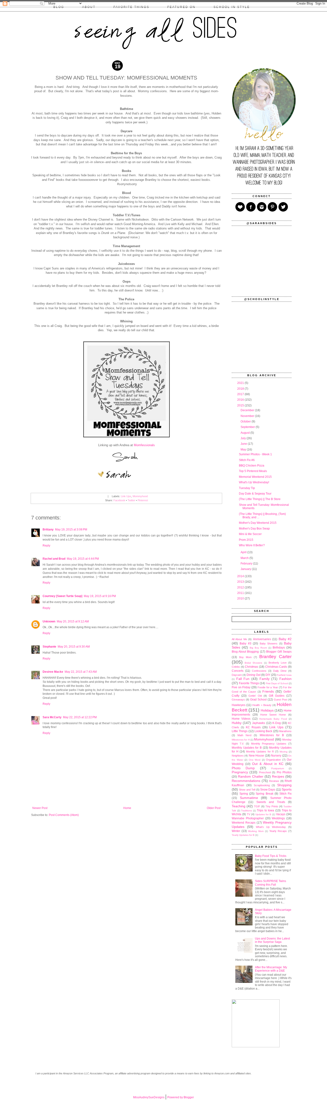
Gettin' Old (255, 695)
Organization (273, 759)
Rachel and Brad (54, 558)
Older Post (213, 808)
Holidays (267, 710)
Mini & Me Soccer (250, 534)
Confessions (259, 670)
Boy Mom (245, 657)
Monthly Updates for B (247, 747)
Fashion (285, 679)
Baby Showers (268, 643)
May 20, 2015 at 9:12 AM (73, 621)
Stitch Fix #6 (247, 460)
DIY (267, 675)
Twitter (131, 500)
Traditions (246, 810)
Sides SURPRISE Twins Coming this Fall (270, 882)
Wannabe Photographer (248, 818)
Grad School (258, 699)
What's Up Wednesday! (254, 482)
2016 (241, 399)
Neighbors (238, 755)
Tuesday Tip (247, 488)
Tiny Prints (271, 806)
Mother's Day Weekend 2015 (257, 522)
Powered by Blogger (180, 1097)
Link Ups (126, 496)
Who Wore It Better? (252, 545)
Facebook (119, 500)
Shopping (284, 785)
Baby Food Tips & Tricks (270, 856)
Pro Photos (284, 772)
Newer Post (39, 808)
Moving (284, 751)
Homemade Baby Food (273, 719)
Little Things (240, 731)
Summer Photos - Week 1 (255, 454)
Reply (46, 545)
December (248, 410)
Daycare (237, 674)
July (244, 438)
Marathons (285, 731)
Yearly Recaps (278, 831)
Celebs (236, 666)
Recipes (278, 776)
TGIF (257, 806)
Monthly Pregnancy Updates (269, 743)
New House (256, 755)
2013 (241, 581)
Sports (287, 789)
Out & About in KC (267, 764)
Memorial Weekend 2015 (255, 476)
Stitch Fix (285, 793)
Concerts (237, 670)
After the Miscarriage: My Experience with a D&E (271, 969)
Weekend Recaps (243, 822)
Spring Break (264, 793)
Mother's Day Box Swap (254, 528)
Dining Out (253, 675)
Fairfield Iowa (284, 675)
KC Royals (253, 727)
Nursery (276, 755)
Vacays (280, 814)
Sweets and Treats (270, 802)
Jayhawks (258, 723)
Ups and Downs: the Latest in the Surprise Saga (272, 940)
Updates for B (263, 814)
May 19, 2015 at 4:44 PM (83, 558)
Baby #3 (245, 643)
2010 (241, 598)
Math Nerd (244, 735)
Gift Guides (276, 695)
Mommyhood (140, 496)
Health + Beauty (261, 705)
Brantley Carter (275, 656)
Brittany (48, 529)
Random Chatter (250, 776)
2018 (241, 388)
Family (264, 679)
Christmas (251, 666)
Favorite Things (249, 683)
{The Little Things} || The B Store (260, 499)
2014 (241, 576)
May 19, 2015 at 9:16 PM (100, 596)
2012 (241, 587)
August (245, 432)
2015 (241, 405)
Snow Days (267, 789)
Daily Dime (280, 670)
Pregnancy (240, 772)
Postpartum (277, 768)
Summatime (249, 798)
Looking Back (263, 731)
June (244, 443)
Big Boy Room (258, 647)
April (244, 552)
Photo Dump (243, 768)
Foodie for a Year (268, 687)
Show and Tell (247, 789)
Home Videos (241, 718)
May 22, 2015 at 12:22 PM (80, 717)
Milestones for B (272, 735)
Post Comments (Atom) (64, 815)
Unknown (49, 621)
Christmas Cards (276, 666)
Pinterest (143, 500)
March (245, 558)
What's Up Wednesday (271, 827)
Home (127, 808)
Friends (268, 691)
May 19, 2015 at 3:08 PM (71, 529)
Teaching (238, 806)
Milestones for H (241, 739)
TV (248, 814)
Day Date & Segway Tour (255, 493)
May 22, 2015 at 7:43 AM (81, 671)
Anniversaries (262, 639)
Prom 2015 (246, 539)
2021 (241, 383)
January (246, 569)
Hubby (237, 723)
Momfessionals (144, 445)
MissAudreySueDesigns (148, 1097)
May (244, 449)
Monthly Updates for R (260, 751)
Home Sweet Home (273, 714)
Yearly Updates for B (243, 835)
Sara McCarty (52, 717)
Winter (236, 831)
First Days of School (277, 683)
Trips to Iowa (265, 810)
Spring (243, 793)
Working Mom (256, 831)
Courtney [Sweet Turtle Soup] (62, 596)
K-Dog (276, 723)
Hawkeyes (238, 705)
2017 (241, 394)
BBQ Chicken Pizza (251, 465)
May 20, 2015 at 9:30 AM (74, 646)
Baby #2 (285, 639)
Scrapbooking (262, 785)
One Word (255, 759)
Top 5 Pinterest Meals (253, 471)
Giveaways (238, 699)
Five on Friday (241, 687)
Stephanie (49, 646)
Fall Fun (243, 679)
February (247, 563)
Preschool (265, 772)
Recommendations (246, 781)
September (248, 427)
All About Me (239, 639)
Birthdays (279, 647)
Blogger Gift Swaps (279, 651)
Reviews (274, 781)
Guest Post (280, 699)
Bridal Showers (253, 662)
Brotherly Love (278, 662)
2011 (241, 593)
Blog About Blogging (245, 651)
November (248, 416)
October (246, 421)
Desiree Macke (53, 671)
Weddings (278, 818)
